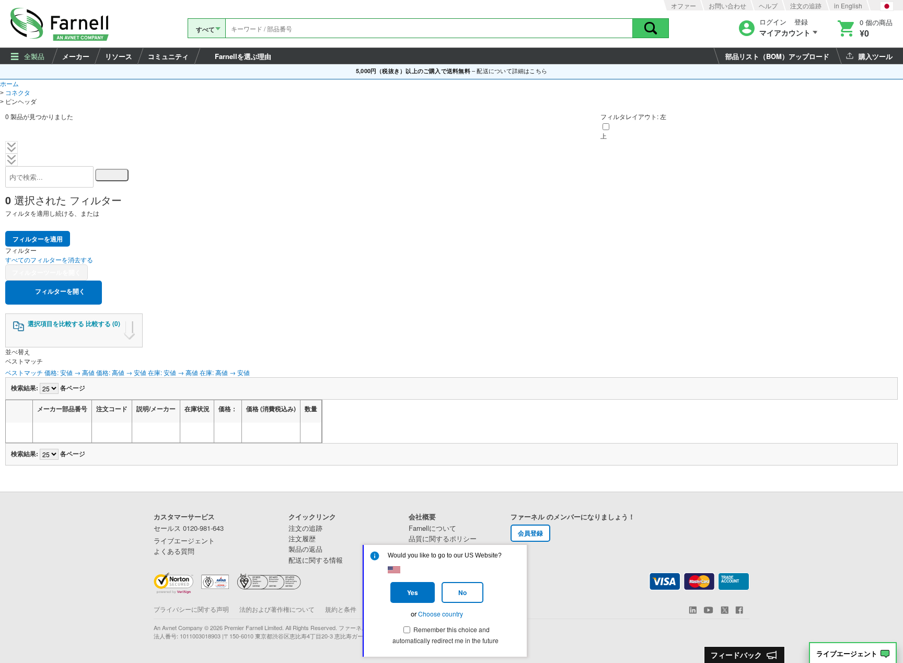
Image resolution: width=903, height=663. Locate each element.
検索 (650, 28)
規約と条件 (340, 608)
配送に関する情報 (315, 560)
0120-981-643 (189, 528)
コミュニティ (168, 56)
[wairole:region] (864, 28)
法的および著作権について (277, 608)
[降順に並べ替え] (56, 432)
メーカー (75, 56)
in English (848, 5)
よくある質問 (174, 551)
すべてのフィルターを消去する (49, 259)
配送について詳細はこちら (512, 70)
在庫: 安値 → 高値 (173, 372)
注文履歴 (302, 538)
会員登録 (530, 533)
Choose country (440, 613)
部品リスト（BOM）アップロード (777, 56)
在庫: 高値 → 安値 (225, 372)
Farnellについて (432, 528)
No (462, 592)
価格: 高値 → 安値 (121, 372)
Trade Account (730, 579)
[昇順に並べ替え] (43, 432)
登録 (801, 22)
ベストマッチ (24, 372)
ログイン (772, 22)
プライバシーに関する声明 (191, 608)
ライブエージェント (846, 653)
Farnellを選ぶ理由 (243, 56)
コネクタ (17, 92)
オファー (683, 5)
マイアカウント (785, 32)
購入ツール (876, 56)
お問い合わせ (727, 5)
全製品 (34, 56)
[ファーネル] (61, 24)
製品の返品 (305, 549)
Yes (412, 592)
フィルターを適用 (38, 238)
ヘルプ (768, 5)
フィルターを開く (59, 291)
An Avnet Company (178, 627)
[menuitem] (28, 56)
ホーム (9, 83)
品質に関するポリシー (443, 538)
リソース (118, 56)
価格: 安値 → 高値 (69, 372)
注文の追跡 (805, 5)
